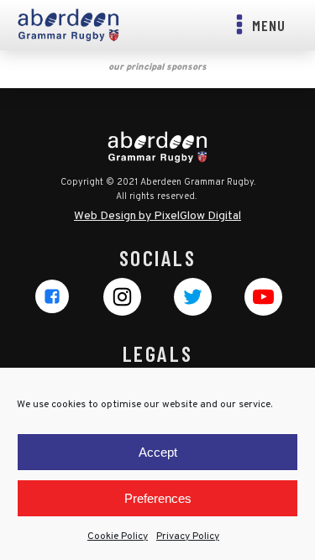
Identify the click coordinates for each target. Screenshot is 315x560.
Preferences (158, 498)
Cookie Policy (117, 536)
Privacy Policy (187, 536)
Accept (158, 452)
